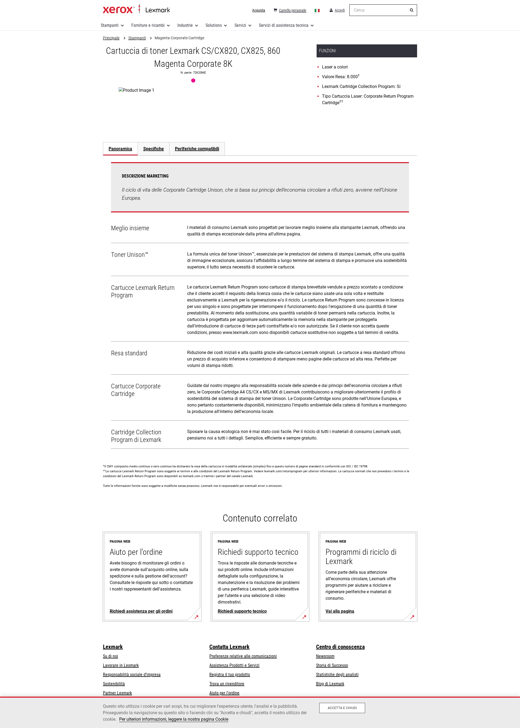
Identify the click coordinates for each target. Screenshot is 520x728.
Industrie (185, 25)
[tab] (120, 148)
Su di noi (110, 656)
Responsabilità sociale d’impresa (132, 674)
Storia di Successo (332, 665)
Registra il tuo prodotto (229, 674)
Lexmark (113, 647)
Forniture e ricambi (148, 25)
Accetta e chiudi (342, 708)
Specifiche (153, 148)
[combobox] (383, 10)
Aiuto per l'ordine (224, 693)
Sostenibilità (114, 683)
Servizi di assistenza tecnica (283, 25)
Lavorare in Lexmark (121, 665)
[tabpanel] (260, 307)
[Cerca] (411, 10)
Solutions (214, 25)
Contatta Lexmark (229, 647)
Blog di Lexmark (330, 683)
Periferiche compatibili (197, 148)
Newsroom (325, 656)
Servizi (240, 25)
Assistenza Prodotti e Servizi (234, 665)
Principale (136, 9)
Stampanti (110, 25)
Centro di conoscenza (340, 647)
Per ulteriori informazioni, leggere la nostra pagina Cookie (173, 719)
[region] (260, 712)
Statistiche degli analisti (337, 674)
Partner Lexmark (117, 693)
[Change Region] (317, 10)
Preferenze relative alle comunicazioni (243, 656)
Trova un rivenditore (226, 683)
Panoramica (120, 148)
